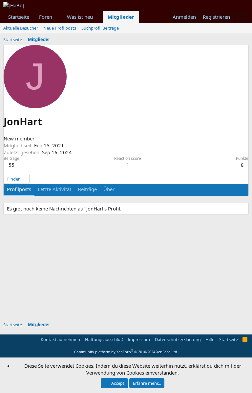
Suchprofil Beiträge (100, 28)
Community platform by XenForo (126, 351)
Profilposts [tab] (19, 189)
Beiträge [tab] (87, 189)
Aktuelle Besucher (20, 28)
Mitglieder (121, 16)
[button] (57, 17)
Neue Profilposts (59, 28)
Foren (45, 16)
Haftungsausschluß (104, 339)
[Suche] (242, 17)
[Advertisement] (127, 269)
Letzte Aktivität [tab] (54, 189)
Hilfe (209, 339)
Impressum (139, 339)
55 (11, 164)
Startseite (18, 16)
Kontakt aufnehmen (60, 339)
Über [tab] (109, 189)
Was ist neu (80, 16)
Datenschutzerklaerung (178, 339)
